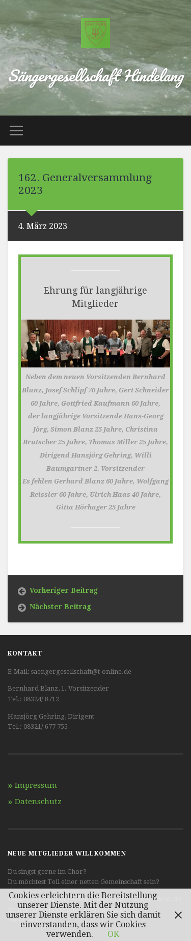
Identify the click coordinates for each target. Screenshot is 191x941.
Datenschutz (38, 801)
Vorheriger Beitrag (64, 590)
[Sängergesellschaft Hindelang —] (95, 34)
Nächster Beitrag (60, 607)
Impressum (36, 785)
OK (113, 934)
